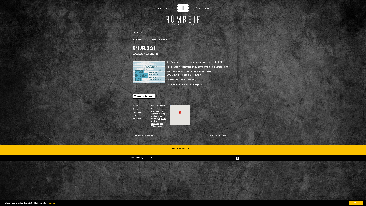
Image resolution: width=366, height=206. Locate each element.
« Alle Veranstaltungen (140, 33)
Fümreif (153, 109)
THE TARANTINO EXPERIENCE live (144, 135)
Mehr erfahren (52, 203)
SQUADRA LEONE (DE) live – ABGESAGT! (219, 135)
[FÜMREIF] (183, 11)
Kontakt (206, 8)
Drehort (159, 8)
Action (168, 8)
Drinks (198, 8)
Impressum (144, 158)
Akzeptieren (356, 203)
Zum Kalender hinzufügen (144, 96)
